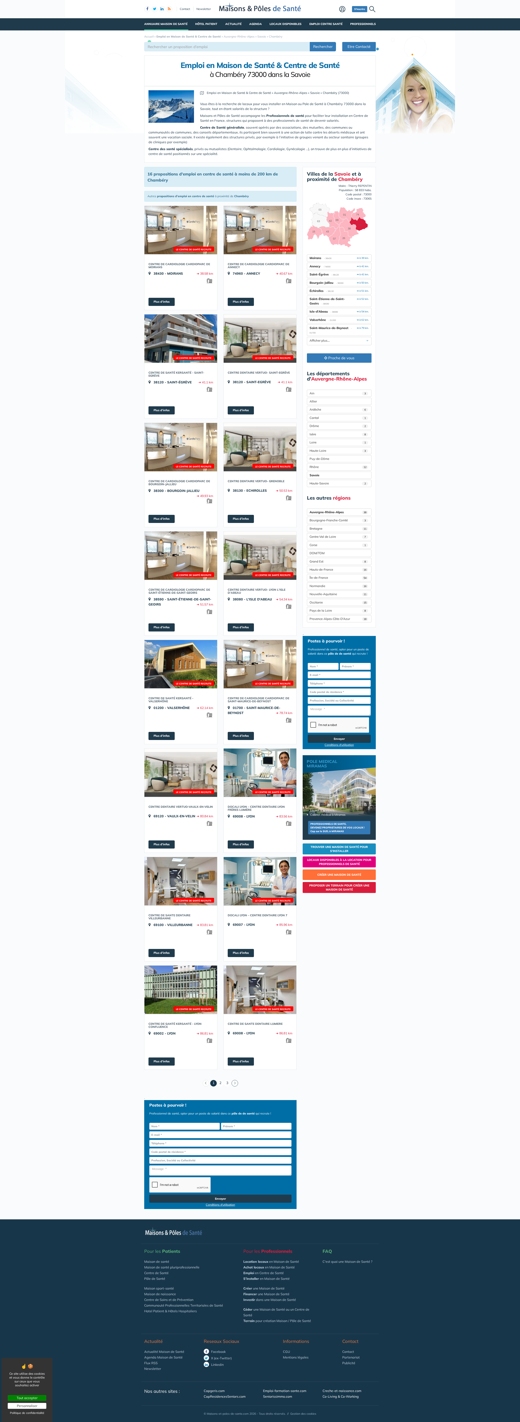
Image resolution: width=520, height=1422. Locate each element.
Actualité (233, 24)
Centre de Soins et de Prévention (168, 1300)
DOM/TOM (317, 553)
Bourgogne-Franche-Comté (338, 520)
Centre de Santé (156, 1273)
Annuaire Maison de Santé (165, 24)
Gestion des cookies (303, 1414)
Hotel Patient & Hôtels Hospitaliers (170, 1311)
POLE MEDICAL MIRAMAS (322, 763)
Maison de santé (156, 1262)
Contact (185, 9)
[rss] (169, 9)
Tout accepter (27, 1398)
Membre (344, 9)
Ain (338, 393)
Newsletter (203, 9)
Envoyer (220, 1198)
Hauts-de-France (338, 569)
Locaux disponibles (285, 24)
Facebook (218, 1352)
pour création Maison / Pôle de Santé (277, 1321)
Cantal (338, 418)
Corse (338, 545)
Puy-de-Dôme (319, 459)
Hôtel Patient (206, 24)
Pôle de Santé (154, 1279)
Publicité (348, 1363)
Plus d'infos (162, 301)
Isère (338, 434)
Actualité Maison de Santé (164, 1352)
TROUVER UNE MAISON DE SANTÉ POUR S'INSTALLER (339, 849)
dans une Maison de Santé (269, 1300)
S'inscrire (359, 9)
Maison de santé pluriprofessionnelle (171, 1267)
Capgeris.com (214, 1391)
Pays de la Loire (338, 610)
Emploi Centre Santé (325, 24)
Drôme (338, 426)
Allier (313, 401)
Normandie (338, 586)
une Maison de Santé (264, 1288)
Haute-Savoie (338, 483)
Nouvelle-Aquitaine (338, 594)
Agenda (255, 24)
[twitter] (155, 9)
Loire (338, 442)
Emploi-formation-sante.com (284, 1391)
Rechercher (323, 46)
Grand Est (338, 561)
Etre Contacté (359, 46)
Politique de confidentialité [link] (27, 1413)
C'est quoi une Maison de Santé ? (347, 1262)
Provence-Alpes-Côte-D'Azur (338, 619)
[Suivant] (235, 1083)
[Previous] (206, 1083)
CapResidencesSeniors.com (225, 1396)
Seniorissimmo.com (277, 1396)
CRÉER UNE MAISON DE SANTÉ (339, 875)
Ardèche (338, 409)
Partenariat (351, 1357)
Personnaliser (27, 1406)
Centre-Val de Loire (338, 537)
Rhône (338, 467)
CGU (286, 1352)
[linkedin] (162, 9)
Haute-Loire (338, 451)
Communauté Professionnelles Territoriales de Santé (183, 1305)
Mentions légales (296, 1357)
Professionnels (363, 24)
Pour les (162, 1251)
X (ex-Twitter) (221, 1358)
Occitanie (338, 602)
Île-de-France (338, 578)
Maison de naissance (160, 1294)
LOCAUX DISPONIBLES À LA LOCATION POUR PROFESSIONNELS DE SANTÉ (339, 862)
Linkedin (217, 1365)
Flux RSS (151, 1363)
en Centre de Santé (263, 1273)
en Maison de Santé (271, 1262)
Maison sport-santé (159, 1288)
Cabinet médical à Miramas (328, 814)
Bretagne (338, 528)
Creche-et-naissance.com (342, 1391)
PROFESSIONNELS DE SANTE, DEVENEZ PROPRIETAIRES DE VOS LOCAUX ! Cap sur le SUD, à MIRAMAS (337, 827)
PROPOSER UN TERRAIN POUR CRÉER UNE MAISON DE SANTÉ (339, 887)
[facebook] (147, 9)
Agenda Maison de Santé (163, 1357)
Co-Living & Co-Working (341, 1396)
